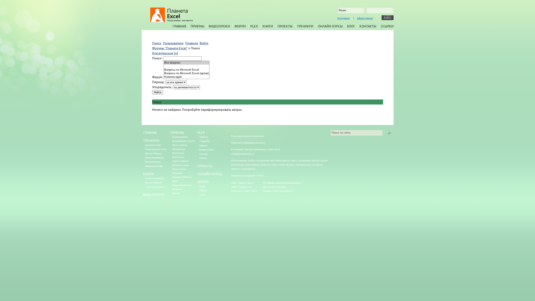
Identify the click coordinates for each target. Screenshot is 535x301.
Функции (177, 189)
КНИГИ (148, 174)
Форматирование (181, 185)
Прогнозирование (154, 157)
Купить (203, 157)
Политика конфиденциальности (248, 142)
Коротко (203, 136)
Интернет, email (180, 165)
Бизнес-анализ (180, 136)
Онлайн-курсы (330, 26)
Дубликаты (178, 156)
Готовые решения (154, 178)
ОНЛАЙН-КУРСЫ (209, 174)
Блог (351, 26)
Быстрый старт (153, 145)
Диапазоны (178, 152)
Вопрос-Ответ (206, 149)
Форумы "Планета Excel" (169, 48)
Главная (179, 26)
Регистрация (343, 18)
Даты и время (179, 145)
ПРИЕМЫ (177, 132)
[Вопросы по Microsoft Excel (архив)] (186, 73)
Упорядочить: (162, 87)
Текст (175, 180)
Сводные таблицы (182, 177)
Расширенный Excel (156, 149)
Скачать (203, 153)
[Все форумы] (186, 63)
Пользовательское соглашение (247, 136)
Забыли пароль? (365, 18)
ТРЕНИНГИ (151, 140)
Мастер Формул (153, 153)
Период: (158, 82)
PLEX (254, 26)
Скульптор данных (155, 186)
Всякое (176, 193)
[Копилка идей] (186, 77)
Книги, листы (179, 169)
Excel (202, 186)
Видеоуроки (219, 26)
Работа (203, 190)
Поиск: (157, 58)
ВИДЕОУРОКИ (153, 195)
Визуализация (153, 161)
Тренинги (305, 26)
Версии (203, 145)
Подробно (204, 141)
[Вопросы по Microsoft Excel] (186, 70)
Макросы (177, 173)
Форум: (157, 77)
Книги (267, 26)
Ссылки (387, 26)
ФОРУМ (203, 182)
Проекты (285, 26)
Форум (240, 26)
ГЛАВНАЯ (150, 132)
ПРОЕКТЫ (204, 166)
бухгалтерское (162, 53)
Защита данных (180, 160)
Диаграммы (178, 148)
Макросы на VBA (154, 166)
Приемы (197, 26)
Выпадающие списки (183, 140)
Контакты (367, 26)
